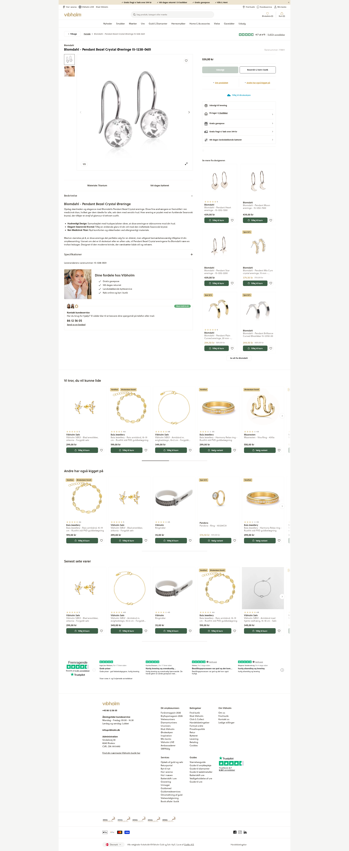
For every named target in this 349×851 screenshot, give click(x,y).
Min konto (281, 7)
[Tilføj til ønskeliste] (186, 61)
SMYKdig (165, 748)
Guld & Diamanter (158, 23)
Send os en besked (76, 324)
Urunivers (166, 725)
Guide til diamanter (200, 768)
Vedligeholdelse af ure (201, 778)
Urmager (165, 784)
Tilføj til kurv (218, 220)
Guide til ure (196, 781)
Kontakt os (223, 719)
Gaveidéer (229, 23)
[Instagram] (240, 832)
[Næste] (189, 112)
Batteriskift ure (197, 775)
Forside (87, 33)
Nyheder (107, 23)
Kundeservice (266, 7)
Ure (143, 23)
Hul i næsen (167, 775)
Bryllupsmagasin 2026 (172, 715)
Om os (221, 712)
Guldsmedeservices (170, 791)
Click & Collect (197, 719)
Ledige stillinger (226, 722)
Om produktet (221, 82)
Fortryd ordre (196, 725)
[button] (239, 114)
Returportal (166, 765)
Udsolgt (220, 69)
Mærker (133, 23)
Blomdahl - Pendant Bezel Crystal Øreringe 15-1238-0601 (119, 33)
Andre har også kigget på (258, 82)
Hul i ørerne (71, 7)
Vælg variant (217, 450)
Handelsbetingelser (199, 722)
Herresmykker (178, 23)
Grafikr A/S (189, 844)
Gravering (166, 781)
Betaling (194, 742)
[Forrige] (80, 112)
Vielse (217, 23)
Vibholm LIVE (88, 7)
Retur (192, 732)
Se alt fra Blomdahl (239, 358)
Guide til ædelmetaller (201, 771)
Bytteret (194, 735)
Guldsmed (166, 788)
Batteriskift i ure (169, 778)
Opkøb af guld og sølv (172, 762)
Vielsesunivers (168, 719)
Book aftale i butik (170, 801)
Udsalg (242, 23)
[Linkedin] (245, 832)
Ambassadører (168, 745)
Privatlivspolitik (197, 729)
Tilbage (73, 33)
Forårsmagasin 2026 (171, 712)
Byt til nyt (165, 768)
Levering (194, 738)
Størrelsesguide (198, 762)
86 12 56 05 (74, 320)
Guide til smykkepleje (200, 765)
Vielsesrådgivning (170, 798)
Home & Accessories (199, 23)
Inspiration (166, 735)
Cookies (194, 745)
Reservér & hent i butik (257, 69)
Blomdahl (69, 45)
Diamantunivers (169, 722)
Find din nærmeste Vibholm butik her (121, 752)
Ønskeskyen (167, 732)
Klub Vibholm (102, 7)
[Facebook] (235, 832)
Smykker (120, 23)
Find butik (250, 7)
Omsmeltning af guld (171, 794)
